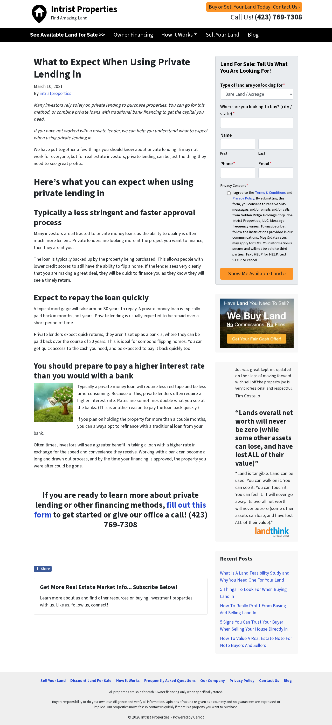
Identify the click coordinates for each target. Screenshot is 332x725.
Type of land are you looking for (252, 85)
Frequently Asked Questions (170, 680)
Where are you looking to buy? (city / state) (256, 110)
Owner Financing (133, 35)
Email (265, 164)
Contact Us (269, 680)
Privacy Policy (243, 198)
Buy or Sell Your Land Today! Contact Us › (254, 7)
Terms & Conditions (270, 192)
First (223, 153)
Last (261, 153)
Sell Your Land (222, 35)
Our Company (212, 680)
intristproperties (55, 93)
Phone (227, 164)
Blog (253, 35)
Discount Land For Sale (91, 680)
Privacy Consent (234, 185)
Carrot (198, 717)
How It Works (177, 35)
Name (226, 135)
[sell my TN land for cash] (257, 323)
